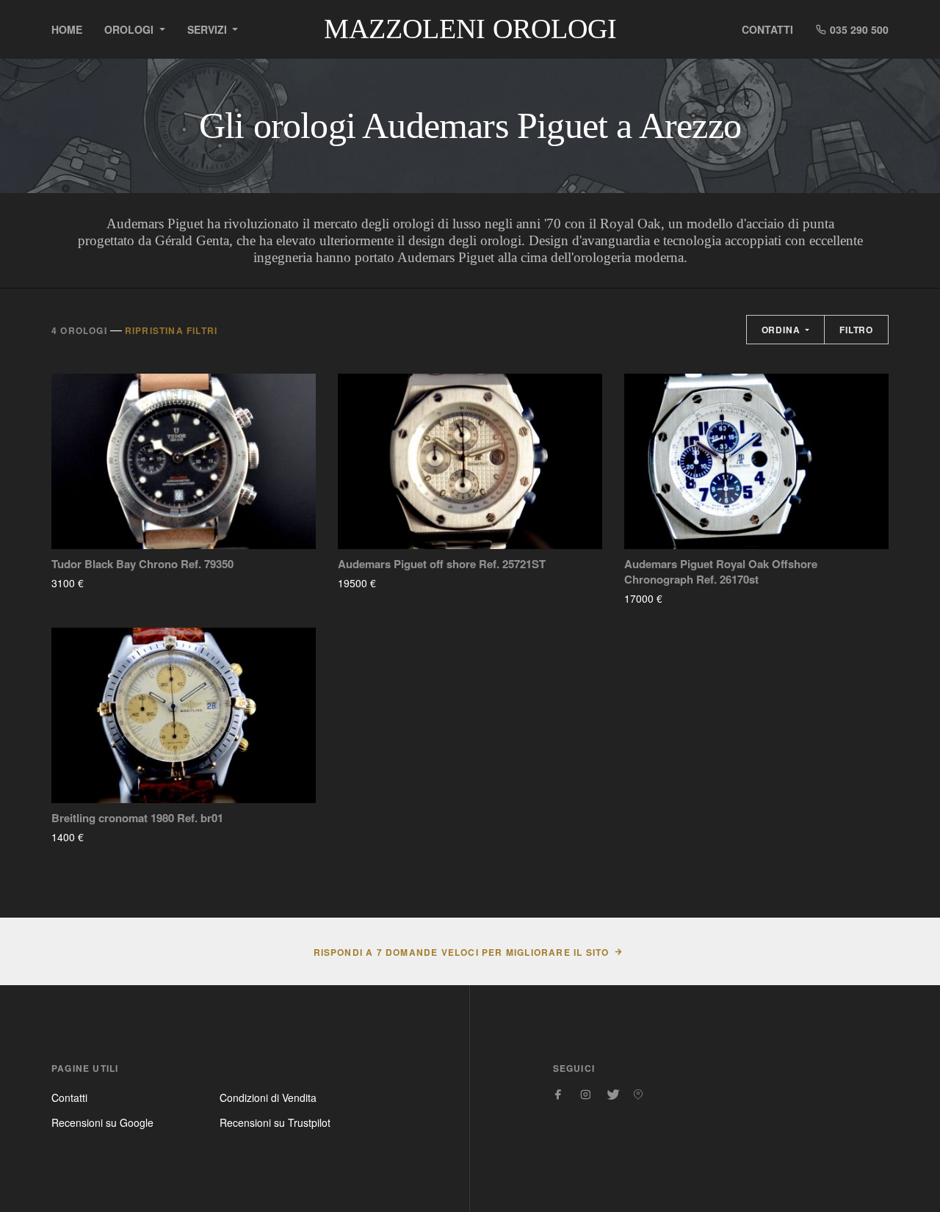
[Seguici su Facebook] (559, 1094)
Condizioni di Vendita (268, 1097)
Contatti (767, 29)
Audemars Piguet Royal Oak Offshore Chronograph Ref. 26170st (720, 571)
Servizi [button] (208, 29)
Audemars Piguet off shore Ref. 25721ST (442, 564)
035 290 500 (858, 29)
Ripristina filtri (171, 330)
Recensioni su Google (102, 1122)
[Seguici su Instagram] (585, 1094)
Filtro (856, 329)
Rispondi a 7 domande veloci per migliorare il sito (462, 952)
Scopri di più (127, 583)
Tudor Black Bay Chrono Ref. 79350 (142, 564)
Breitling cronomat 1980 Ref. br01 (137, 818)
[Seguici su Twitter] (612, 1094)
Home (66, 29)
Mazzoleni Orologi (470, 28)
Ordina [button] (782, 329)
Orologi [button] (130, 29)
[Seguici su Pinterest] (638, 1094)
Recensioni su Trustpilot (275, 1122)
